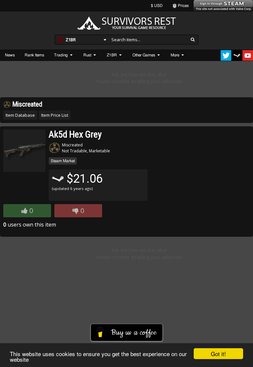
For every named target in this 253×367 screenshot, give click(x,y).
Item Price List (54, 115)
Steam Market (63, 161)
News (10, 55)
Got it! (218, 354)
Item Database (20, 115)
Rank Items (34, 55)
